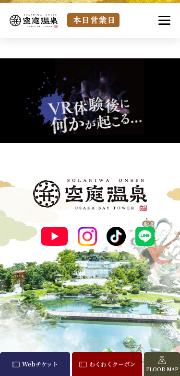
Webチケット (40, 364)
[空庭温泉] (34, 21)
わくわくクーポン (112, 364)
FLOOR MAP (162, 369)
